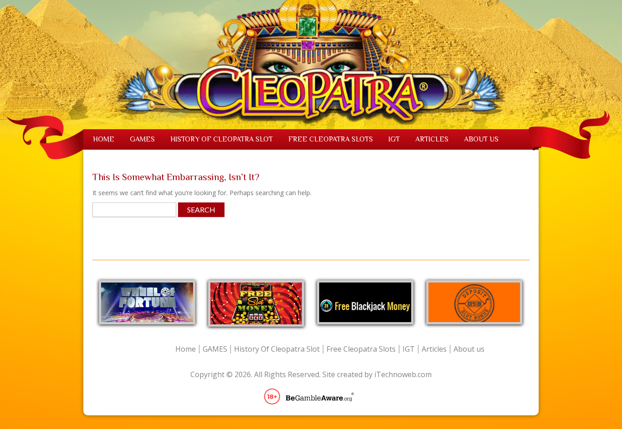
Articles (432, 139)
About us (481, 139)
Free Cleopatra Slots (330, 139)
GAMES (142, 139)
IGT (394, 139)
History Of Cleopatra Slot (221, 139)
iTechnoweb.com (403, 374)
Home (103, 139)
